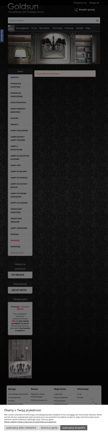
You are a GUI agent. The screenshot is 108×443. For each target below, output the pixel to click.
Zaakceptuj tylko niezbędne (21, 427)
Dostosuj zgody (49, 427)
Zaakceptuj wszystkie (73, 427)
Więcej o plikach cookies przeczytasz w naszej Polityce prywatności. (30, 422)
